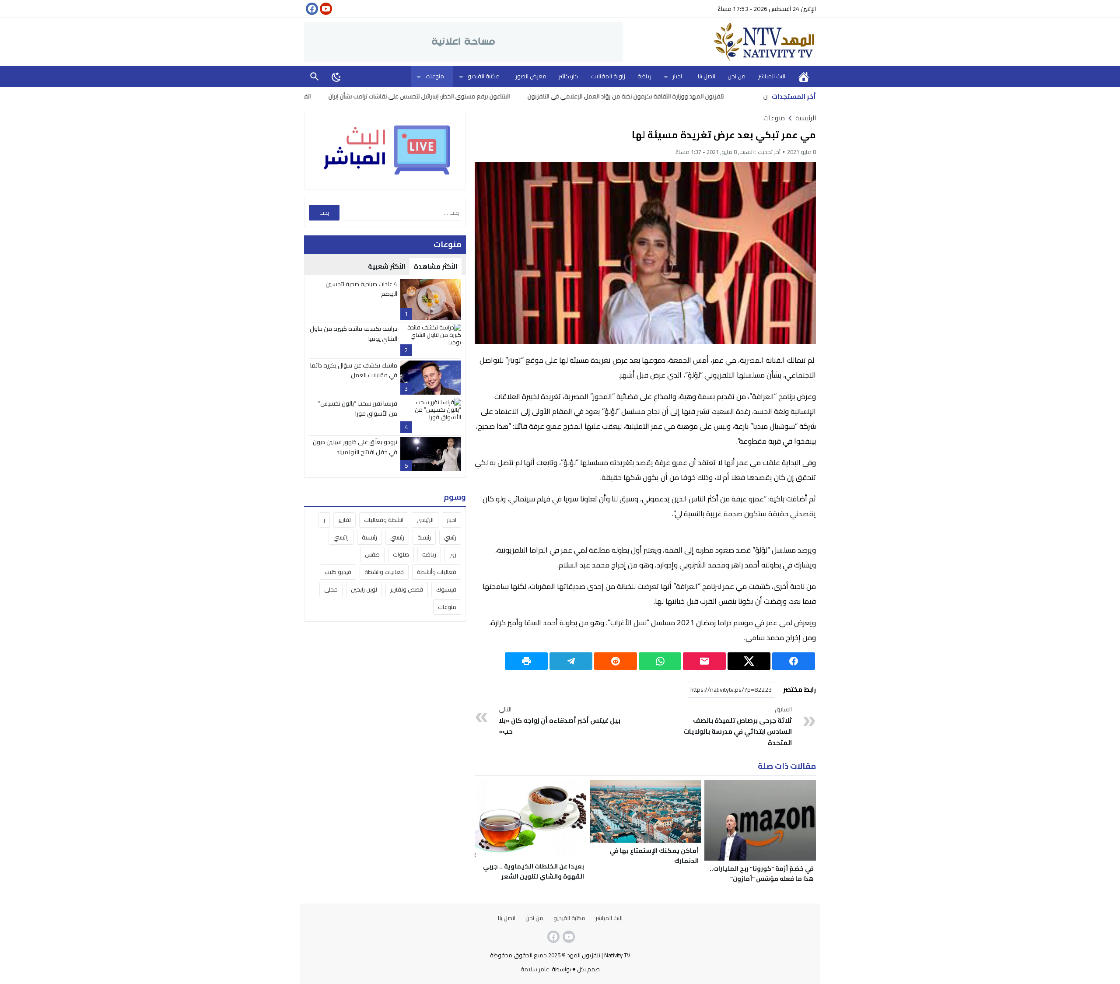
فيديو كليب (338, 572)
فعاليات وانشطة (384, 572)
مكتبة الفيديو (484, 76)
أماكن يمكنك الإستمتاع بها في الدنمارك (654, 855)
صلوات (401, 555)
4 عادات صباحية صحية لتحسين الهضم (361, 288)
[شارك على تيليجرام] (571, 661)
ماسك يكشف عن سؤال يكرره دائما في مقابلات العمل (353, 370)
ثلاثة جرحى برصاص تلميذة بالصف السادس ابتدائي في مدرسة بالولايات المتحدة (737, 726)
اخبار (677, 76)
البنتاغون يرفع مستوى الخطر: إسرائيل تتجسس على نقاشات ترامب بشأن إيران (463, 96)
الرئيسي (425, 520)
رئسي (450, 537)
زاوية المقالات (608, 76)
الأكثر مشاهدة (435, 266)
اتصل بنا (706, 76)
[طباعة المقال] (526, 661)
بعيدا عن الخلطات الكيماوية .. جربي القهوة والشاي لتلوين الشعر (533, 871)
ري (452, 555)
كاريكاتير (568, 76)
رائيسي (341, 537)
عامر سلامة (535, 969)
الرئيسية (804, 76)
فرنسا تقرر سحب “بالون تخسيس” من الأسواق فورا (357, 408)
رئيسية (369, 537)
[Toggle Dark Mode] (336, 76)
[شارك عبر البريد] (704, 661)
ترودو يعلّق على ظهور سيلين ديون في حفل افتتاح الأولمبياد (355, 446)
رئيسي (397, 537)
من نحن (737, 76)
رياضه (429, 555)
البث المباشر (771, 76)
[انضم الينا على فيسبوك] (311, 9)
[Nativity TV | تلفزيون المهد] (719, 42)
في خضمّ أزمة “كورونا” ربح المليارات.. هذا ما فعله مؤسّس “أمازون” (762, 873)
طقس (372, 555)
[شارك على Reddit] (615, 661)
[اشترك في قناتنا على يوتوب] (325, 9)
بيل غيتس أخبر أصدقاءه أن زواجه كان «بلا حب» (559, 721)
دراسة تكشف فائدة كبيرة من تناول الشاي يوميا (353, 333)
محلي (331, 590)
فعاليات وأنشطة (436, 572)
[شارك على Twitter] (749, 661)
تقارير (344, 520)
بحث (314, 76)
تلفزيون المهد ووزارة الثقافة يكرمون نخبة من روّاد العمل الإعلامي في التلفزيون (670, 96)
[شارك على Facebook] (793, 661)
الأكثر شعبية (386, 266)
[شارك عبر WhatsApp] (660, 661)
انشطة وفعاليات (383, 520)
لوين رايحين (364, 590)
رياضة (644, 76)
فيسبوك (446, 590)
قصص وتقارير (406, 590)
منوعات (435, 76)
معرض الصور (530, 76)
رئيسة (424, 537)
